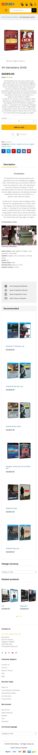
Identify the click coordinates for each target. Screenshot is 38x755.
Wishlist (4, 715)
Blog (3, 676)
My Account (6, 710)
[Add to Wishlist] (13, 134)
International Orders (9, 693)
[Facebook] (2, 653)
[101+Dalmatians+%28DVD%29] (9, 151)
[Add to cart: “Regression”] (23, 602)
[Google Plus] (9, 653)
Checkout (5, 721)
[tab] (9, 165)
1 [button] (17, 616)
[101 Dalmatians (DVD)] (4, 151)
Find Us (4, 667)
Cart (3, 718)
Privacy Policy (6, 699)
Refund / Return (7, 670)
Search (34, 10)
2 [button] (19, 616)
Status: (4, 77)
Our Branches (6, 696)
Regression (23, 606)
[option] (10, 600)
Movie (9, 146)
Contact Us (5, 665)
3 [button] (21, 616)
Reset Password (7, 713)
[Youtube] (12, 653)
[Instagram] (16, 653)
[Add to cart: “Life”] (5, 602)
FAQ (3, 673)
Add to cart (19, 127)
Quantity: (4, 118)
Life (3, 606)
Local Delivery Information (11, 690)
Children (13, 144)
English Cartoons (22, 144)
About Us (5, 687)
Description (9, 164)
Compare (23, 134)
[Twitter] (5, 653)
